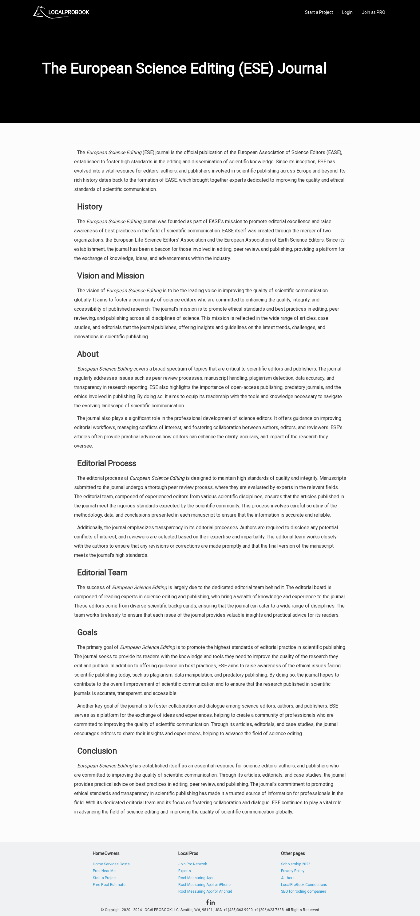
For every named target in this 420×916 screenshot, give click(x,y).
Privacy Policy (292, 871)
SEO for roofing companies (303, 891)
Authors (288, 878)
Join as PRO (373, 12)
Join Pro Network (192, 864)
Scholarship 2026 (296, 864)
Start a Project (319, 12)
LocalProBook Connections (304, 885)
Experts (184, 871)
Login (347, 12)
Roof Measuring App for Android (205, 891)
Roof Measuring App (195, 878)
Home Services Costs (111, 864)
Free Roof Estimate (109, 885)
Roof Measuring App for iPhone (204, 885)
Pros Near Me (104, 871)
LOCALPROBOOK (69, 12)
